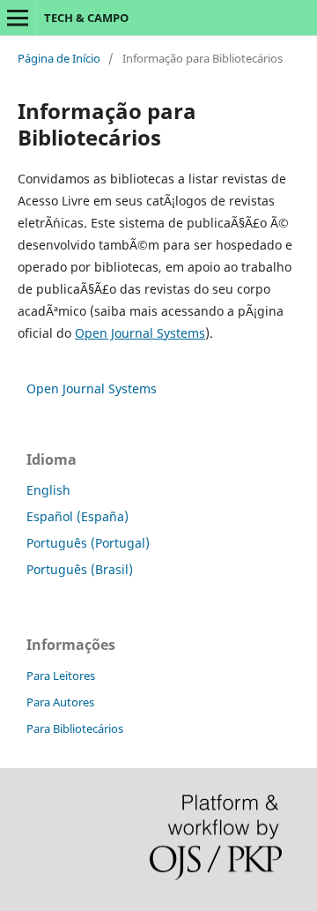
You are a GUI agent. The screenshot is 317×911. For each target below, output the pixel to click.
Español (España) (77, 516)
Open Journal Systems (140, 333)
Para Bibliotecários (74, 728)
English (48, 490)
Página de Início (59, 58)
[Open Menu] (17, 17)
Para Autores (60, 702)
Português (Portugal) (88, 542)
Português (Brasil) (79, 569)
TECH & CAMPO (86, 18)
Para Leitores (60, 675)
